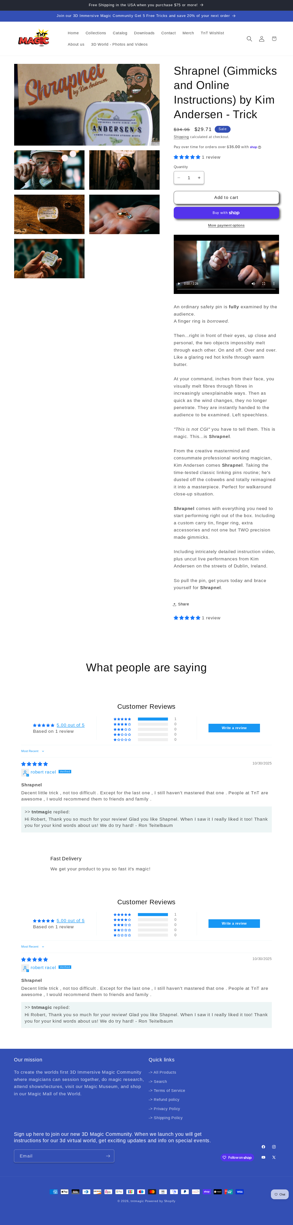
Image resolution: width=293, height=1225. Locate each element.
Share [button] (183, 604)
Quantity (181, 167)
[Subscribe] (108, 1156)
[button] (249, 39)
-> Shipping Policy (166, 1118)
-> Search (158, 1081)
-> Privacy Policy (164, 1109)
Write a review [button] (234, 728)
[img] (34, 763)
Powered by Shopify (160, 1201)
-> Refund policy (164, 1099)
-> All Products (162, 1072)
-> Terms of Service (167, 1090)
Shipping (181, 137)
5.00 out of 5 (71, 724)
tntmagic (137, 1201)
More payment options (226, 225)
